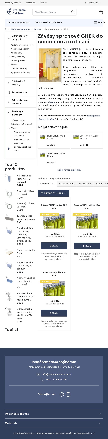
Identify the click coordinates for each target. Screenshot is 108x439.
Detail (54, 246)
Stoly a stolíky (18, 57)
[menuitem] (18, 23)
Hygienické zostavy (20, 72)
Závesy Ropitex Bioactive (21, 141)
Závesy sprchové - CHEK (23, 149)
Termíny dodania (13, 3)
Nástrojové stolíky (20, 49)
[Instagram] (68, 394)
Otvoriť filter (53, 193)
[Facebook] (62, 394)
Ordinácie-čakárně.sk (24, 433)
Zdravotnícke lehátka (20, 102)
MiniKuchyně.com (45, 433)
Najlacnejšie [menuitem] (66, 184)
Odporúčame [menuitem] (47, 184)
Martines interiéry (64, 433)
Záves (51, 102)
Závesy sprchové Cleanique (22, 134)
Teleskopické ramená (21, 124)
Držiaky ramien (18, 120)
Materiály (31, 3)
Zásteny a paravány (17, 113)
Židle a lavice (19, 92)
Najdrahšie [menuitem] (85, 184)
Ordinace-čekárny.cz (84, 433)
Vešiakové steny (19, 68)
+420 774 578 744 (56, 379)
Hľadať (73, 12)
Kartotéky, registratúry (22, 45)
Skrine (14, 64)
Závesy (14, 128)
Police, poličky (18, 61)
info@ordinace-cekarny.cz (56, 374)
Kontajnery (16, 53)
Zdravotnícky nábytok (20, 38)
